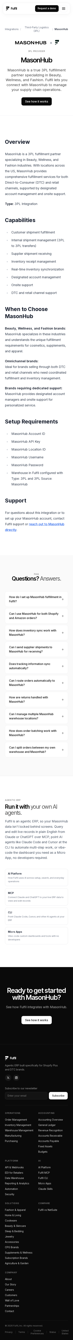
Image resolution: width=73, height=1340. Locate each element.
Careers (9, 1289)
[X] (8, 1078)
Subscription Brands (16, 1258)
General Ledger (47, 1125)
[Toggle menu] (63, 8)
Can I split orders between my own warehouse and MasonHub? (32, 750)
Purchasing (11, 1141)
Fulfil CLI (43, 1178)
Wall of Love (12, 1300)
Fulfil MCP (44, 1172)
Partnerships (12, 1305)
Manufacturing (13, 1135)
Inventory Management (18, 1125)
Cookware (11, 1220)
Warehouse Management (19, 1130)
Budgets (42, 1151)
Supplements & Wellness (18, 1252)
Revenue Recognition (50, 1130)
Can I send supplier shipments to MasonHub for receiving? (30, 649)
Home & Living (13, 1215)
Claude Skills (45, 1189)
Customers (11, 1295)
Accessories (12, 1242)
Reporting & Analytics (17, 1183)
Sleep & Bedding (14, 1231)
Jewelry (9, 1236)
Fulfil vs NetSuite (47, 1210)
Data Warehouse (14, 1178)
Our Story (10, 1284)
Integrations (12, 29)
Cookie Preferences (37, 1332)
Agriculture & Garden (17, 1263)
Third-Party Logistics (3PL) (37, 29)
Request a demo (47, 8)
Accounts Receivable (50, 1135)
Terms (21, 1332)
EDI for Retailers (14, 1172)
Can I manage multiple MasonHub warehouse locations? (31, 716)
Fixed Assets (45, 1146)
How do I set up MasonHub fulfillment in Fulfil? (35, 599)
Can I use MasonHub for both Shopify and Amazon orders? (33, 616)
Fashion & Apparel (15, 1210)
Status (52, 1332)
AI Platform (44, 1167)
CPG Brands (12, 1247)
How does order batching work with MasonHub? (33, 733)
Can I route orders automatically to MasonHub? (32, 683)
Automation (11, 1189)
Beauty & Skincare (15, 1226)
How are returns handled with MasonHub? (28, 699)
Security (9, 1194)
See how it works (36, 101)
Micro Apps (44, 1183)
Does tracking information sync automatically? (29, 666)
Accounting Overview (50, 1119)
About (8, 1279)
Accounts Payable (48, 1141)
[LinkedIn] (16, 1078)
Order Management (16, 1119)
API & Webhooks (14, 1167)
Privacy (9, 1332)
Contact (9, 1311)
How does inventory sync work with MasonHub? (32, 632)
